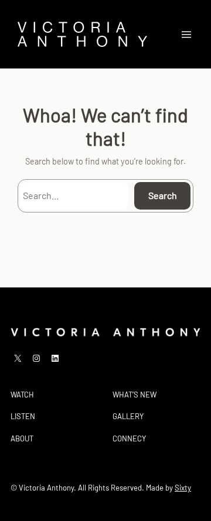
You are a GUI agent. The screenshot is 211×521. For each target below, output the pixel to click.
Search (162, 195)
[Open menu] (186, 35)
